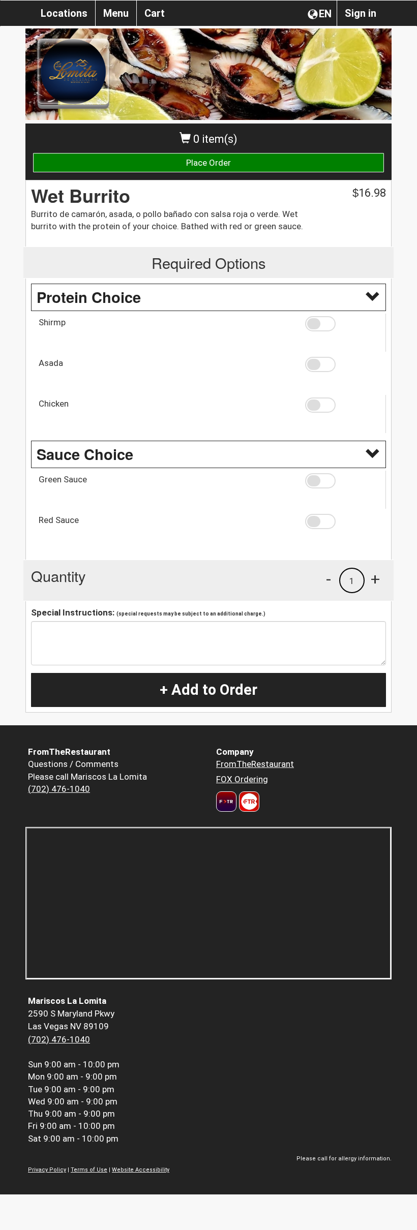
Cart (154, 13)
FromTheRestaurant (255, 764)
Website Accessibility (140, 1169)
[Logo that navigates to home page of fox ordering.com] (247, 801)
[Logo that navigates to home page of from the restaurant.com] (226, 801)
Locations (64, 13)
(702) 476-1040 (59, 789)
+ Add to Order (208, 689)
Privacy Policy (47, 1169)
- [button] (328, 579)
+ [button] (375, 579)
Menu (116, 13)
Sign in (360, 13)
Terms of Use (89, 1169)
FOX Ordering (242, 779)
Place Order (208, 163)
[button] (341, 323)
